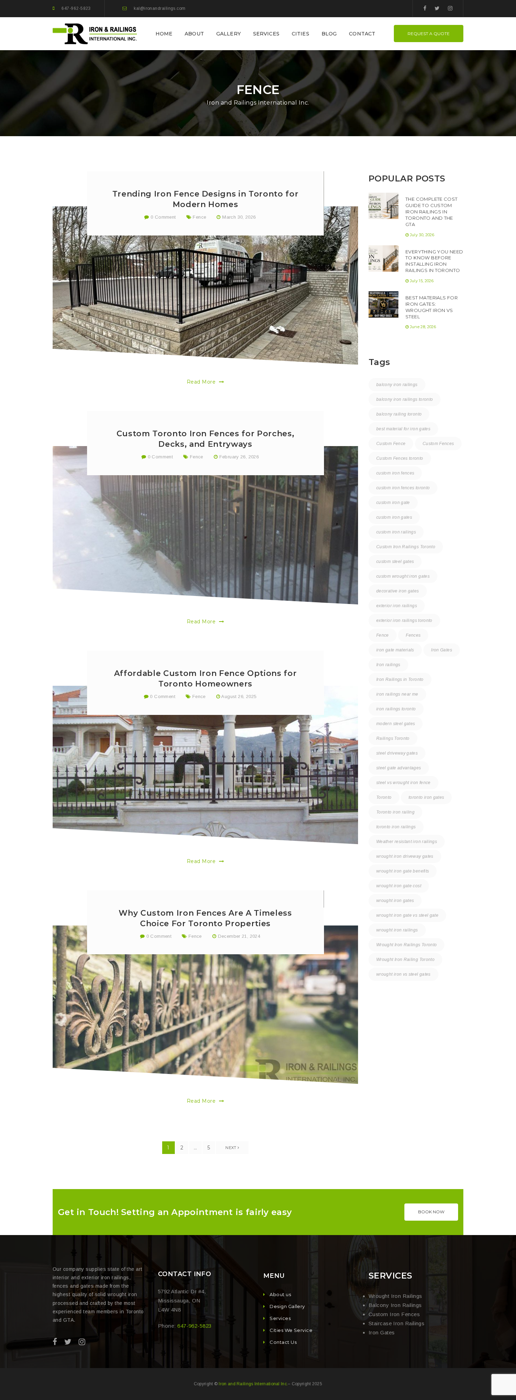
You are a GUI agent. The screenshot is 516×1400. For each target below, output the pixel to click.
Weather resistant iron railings (406, 841)
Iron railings (388, 664)
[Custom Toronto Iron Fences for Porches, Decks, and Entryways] (205, 525)
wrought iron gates (395, 900)
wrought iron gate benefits (402, 871)
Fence (199, 217)
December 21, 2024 (239, 936)
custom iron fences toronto (403, 487)
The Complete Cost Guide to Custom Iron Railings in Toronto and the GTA (431, 211)
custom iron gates (394, 517)
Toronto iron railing (395, 812)
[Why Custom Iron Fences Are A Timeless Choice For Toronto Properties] (205, 1004)
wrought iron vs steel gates (403, 974)
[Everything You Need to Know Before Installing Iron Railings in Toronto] (383, 258)
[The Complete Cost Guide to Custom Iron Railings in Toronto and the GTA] (383, 206)
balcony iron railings (397, 384)
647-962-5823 (76, 8)
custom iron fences (395, 473)
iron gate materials (395, 650)
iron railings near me (397, 694)
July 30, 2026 (422, 234)
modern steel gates (395, 723)
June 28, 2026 (423, 326)
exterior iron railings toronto (404, 620)
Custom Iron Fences (394, 1314)
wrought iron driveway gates (405, 856)
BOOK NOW (431, 1211)
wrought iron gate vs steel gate (407, 915)
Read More (202, 382)
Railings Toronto (393, 738)
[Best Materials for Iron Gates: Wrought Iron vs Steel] (383, 304)
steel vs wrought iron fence (403, 782)
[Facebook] (424, 8)
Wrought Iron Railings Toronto (406, 944)
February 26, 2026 (239, 456)
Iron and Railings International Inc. (253, 1383)
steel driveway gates (397, 753)
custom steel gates (395, 561)
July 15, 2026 (422, 280)
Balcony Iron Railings (395, 1305)
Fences (413, 635)
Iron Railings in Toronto (400, 679)
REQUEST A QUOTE (429, 33)
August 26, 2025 (238, 696)
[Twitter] (437, 8)
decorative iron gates (397, 591)
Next (231, 1147)
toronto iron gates (426, 797)
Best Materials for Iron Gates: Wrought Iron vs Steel (431, 307)
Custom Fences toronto (399, 458)
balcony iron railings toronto (404, 399)
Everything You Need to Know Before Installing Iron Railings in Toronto (434, 261)
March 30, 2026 (239, 217)
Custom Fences (438, 443)
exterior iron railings (396, 605)
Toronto (384, 797)
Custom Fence (390, 443)
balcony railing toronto (399, 414)
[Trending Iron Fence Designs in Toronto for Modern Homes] (205, 285)
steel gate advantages (398, 767)
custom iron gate (393, 502)
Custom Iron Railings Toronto (405, 546)
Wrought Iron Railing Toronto (405, 959)
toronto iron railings (396, 826)
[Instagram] (450, 8)
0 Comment (162, 217)
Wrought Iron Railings (395, 1296)
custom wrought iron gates (403, 576)
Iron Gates (441, 650)
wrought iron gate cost (398, 885)
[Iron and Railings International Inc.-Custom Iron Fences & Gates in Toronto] (96, 33)
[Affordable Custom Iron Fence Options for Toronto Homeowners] (205, 765)
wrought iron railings (397, 930)
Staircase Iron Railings (396, 1323)
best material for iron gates (403, 428)
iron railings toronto (396, 708)
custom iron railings (396, 532)
